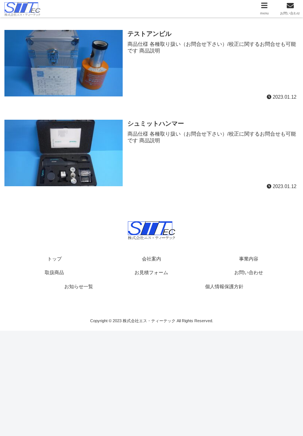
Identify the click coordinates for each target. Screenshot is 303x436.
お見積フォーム (151, 272)
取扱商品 (54, 272)
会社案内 (151, 259)
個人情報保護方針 (224, 286)
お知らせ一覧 (78, 286)
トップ (54, 259)
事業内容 (248, 259)
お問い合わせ (248, 272)
